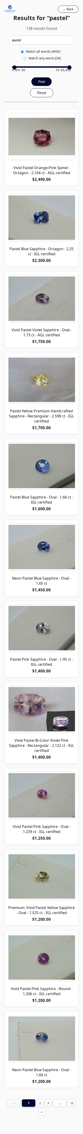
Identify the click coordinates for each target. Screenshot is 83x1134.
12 (71, 1103)
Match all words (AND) (43, 51)
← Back (68, 9)
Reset (41, 93)
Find (41, 82)
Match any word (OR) (45, 58)
